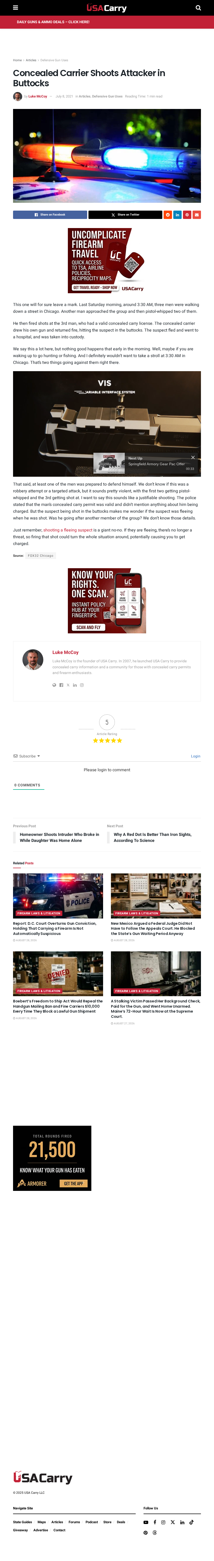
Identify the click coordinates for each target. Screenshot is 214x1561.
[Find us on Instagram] (163, 1523)
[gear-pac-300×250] (52, 1082)
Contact (59, 1530)
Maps (42, 1522)
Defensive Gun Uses (54, 60)
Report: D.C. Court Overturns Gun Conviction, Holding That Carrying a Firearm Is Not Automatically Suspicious (55, 928)
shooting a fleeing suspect (67, 530)
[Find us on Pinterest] (145, 1533)
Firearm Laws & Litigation (39, 913)
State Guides (22, 1522)
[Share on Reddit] (168, 215)
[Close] (193, 457)
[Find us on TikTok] (191, 1522)
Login (195, 756)
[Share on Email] (197, 215)
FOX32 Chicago (41, 555)
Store (107, 1522)
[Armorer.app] (52, 1158)
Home (17, 60)
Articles (31, 60)
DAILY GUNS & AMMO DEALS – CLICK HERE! (53, 22)
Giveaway (20, 1530)
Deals (121, 1522)
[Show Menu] (15, 8)
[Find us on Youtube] (146, 1523)
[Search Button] (198, 8)
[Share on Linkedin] (177, 215)
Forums (74, 1522)
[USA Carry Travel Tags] (107, 260)
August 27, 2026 (124, 1023)
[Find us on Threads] (155, 1533)
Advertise (40, 1530)
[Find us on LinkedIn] (182, 1523)
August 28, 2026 (26, 940)
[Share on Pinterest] (187, 215)
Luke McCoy (37, 96)
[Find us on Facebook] (154, 1523)
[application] (107, 424)
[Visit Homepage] (106, 8)
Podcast (92, 1522)
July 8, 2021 (64, 96)
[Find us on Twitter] (172, 1522)
